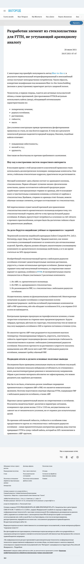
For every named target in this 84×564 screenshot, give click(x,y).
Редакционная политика (11, 471)
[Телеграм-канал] (72, 457)
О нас (5, 474)
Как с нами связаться (29, 471)
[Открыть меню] (4, 11)
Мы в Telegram (23, 17)
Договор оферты (28, 466)
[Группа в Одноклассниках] (66, 457)
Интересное (7, 485)
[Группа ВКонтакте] (61, 457)
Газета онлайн (9, 17)
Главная (44, 478)
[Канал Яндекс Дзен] (77, 457)
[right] (81, 17)
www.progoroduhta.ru (20, 491)
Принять (76, 23)
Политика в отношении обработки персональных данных (11, 481)
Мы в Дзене (50, 17)
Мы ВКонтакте (37, 17)
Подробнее (18, 547)
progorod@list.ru (49, 500)
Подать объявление (65, 17)
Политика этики (47, 466)
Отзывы (44, 471)
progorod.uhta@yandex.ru (12, 504)
